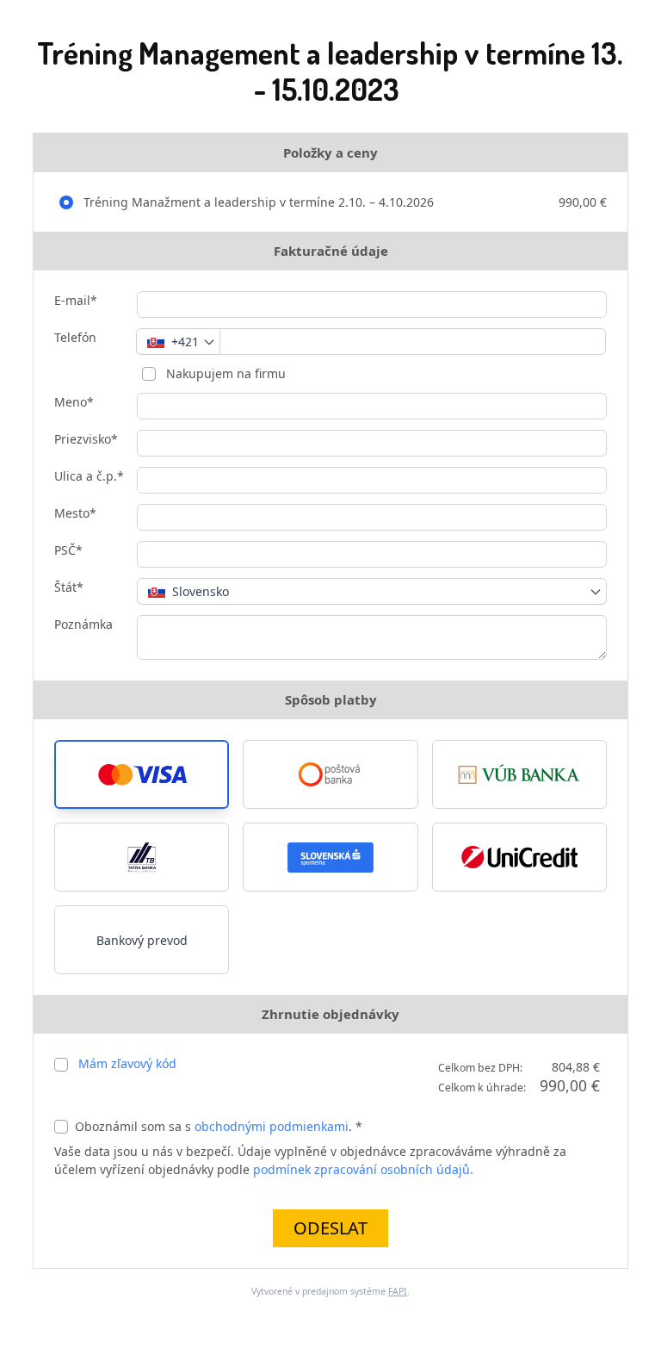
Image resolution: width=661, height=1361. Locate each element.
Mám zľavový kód (127, 1063)
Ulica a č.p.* (89, 476)
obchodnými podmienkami (272, 1126)
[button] (141, 774)
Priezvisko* (86, 439)
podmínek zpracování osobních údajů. (363, 1169)
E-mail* (75, 300)
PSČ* (68, 550)
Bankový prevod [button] (142, 940)
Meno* (74, 402)
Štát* (68, 587)
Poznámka (83, 624)
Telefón (75, 337)
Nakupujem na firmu (224, 373)
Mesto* (75, 513)
